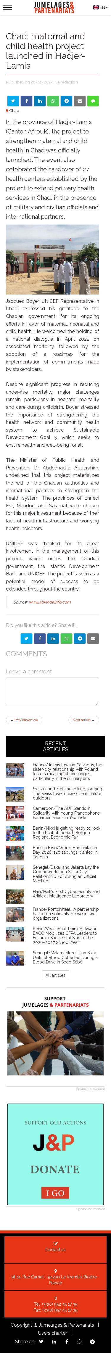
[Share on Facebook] (26, 101)
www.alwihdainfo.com (50, 602)
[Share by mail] (80, 101)
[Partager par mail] (93, 638)
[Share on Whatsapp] (53, 101)
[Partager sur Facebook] (40, 638)
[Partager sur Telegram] (80, 638)
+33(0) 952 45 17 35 (59, 1304)
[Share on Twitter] (13, 101)
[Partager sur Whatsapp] (66, 638)
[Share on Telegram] (66, 101)
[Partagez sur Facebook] (67, 1342)
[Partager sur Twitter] (26, 638)
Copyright (21, 1325)
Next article (84, 720)
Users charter (52, 1333)
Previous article (24, 720)
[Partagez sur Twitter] (41, 1342)
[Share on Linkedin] (40, 101)
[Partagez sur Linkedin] (54, 1342)
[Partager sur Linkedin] (53, 638)
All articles (55, 975)
